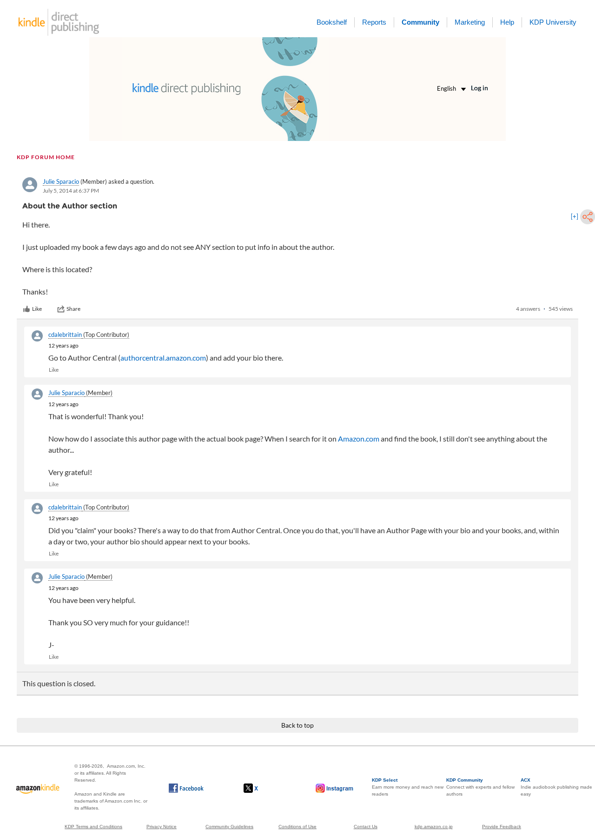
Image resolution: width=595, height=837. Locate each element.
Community (420, 22)
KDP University (552, 22)
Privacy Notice (161, 826)
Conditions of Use (297, 826)
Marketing (470, 22)
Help (507, 22)
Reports (374, 22)
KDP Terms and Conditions (93, 826)
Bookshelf (332, 22)
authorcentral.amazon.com (163, 357)
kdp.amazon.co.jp (434, 826)
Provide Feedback (501, 826)
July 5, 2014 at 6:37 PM (71, 190)
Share (73, 308)
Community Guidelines (229, 826)
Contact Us (365, 826)
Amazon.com (358, 438)
